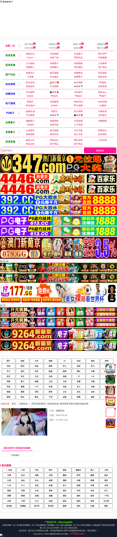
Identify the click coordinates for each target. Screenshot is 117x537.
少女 (64, 392)
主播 (93, 371)
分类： (53, 410)
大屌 (23, 501)
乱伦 (78, 392)
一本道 (9, 470)
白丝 (37, 491)
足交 (22, 376)
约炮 (50, 387)
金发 (93, 392)
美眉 (37, 496)
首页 (13, 403)
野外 (51, 470)
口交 (36, 376)
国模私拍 (101, 44)
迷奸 (22, 371)
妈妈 (78, 501)
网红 (78, 371)
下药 (50, 397)
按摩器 (23, 506)
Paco (23, 485)
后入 (78, 387)
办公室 (106, 501)
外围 (92, 485)
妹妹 (64, 501)
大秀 (106, 470)
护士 (64, 366)
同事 (8, 381)
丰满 (9, 475)
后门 (106, 491)
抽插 (78, 485)
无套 (64, 387)
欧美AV (77, 47)
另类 (51, 475)
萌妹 (64, 470)
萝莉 (107, 361)
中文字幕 (53, 47)
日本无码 (29, 47)
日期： (53, 415)
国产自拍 (29, 44)
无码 (50, 376)
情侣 (22, 366)
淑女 (23, 480)
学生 (37, 470)
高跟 (22, 392)
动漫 (64, 376)
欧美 (22, 361)
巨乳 (36, 371)
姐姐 (51, 501)
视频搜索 (100, 150)
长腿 (78, 480)
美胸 (22, 387)
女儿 (37, 501)
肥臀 (9, 496)
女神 (106, 485)
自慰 (64, 397)
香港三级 (77, 44)
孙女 (37, 480)
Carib (9, 485)
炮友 (106, 475)
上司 (23, 470)
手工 (8, 371)
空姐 (36, 366)
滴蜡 (64, 480)
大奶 (64, 381)
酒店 (106, 480)
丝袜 (78, 366)
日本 (36, 361)
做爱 (78, 397)
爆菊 (92, 475)
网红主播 (101, 47)
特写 (78, 475)
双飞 (93, 366)
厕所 (92, 496)
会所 (92, 491)
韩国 (50, 361)
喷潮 (23, 496)
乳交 (22, 397)
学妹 (8, 366)
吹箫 (92, 506)
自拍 (78, 361)
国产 (8, 361)
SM (92, 376)
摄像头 (78, 470)
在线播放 (15, 455)
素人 (22, 381)
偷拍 (93, 361)
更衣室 (50, 506)
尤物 (93, 387)
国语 (64, 496)
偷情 (8, 397)
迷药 (78, 506)
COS (36, 387)
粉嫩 (51, 496)
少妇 (50, 381)
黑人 (92, 470)
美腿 (8, 392)
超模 (36, 381)
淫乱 (64, 491)
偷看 (51, 480)
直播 (78, 381)
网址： (53, 419)
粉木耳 (37, 506)
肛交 (8, 376)
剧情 (64, 371)
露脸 (64, 475)
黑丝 (51, 491)
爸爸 (92, 501)
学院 (23, 491)
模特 (50, 366)
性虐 (51, 485)
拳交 (36, 397)
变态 (37, 485)
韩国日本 (53, 44)
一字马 (106, 496)
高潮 (92, 480)
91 (65, 361)
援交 (93, 397)
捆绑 (64, 506)
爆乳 (106, 506)
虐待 (78, 496)
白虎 (9, 480)
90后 (78, 491)
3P (79, 376)
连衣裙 (9, 506)
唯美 (37, 475)
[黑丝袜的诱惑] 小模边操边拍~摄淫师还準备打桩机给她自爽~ (60, 403)
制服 (50, 371)
